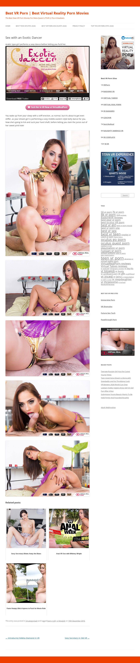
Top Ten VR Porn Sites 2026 (102, 26)
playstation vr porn (113, 248)
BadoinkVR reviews (112, 217)
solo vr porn (121, 253)
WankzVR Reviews (107, 284)
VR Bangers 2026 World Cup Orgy (114, 384)
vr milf (103, 279)
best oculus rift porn (112, 222)
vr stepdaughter (122, 279)
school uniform (108, 253)
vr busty (119, 271)
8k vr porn (108, 215)
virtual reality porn (109, 261)
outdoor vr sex (106, 246)
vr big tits (129, 268)
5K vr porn (106, 212)
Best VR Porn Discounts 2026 (54, 26)
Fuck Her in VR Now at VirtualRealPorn (49, 107)
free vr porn (118, 237)
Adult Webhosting (108, 407)
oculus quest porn (115, 243)
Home (7, 26)
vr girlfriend (130, 274)
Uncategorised (31, 621)
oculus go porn (113, 239)
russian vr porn (111, 251)
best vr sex (108, 231)
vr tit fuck (121, 282)
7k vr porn (118, 212)
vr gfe (121, 273)
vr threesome (109, 282)
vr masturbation (128, 277)
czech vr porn (107, 237)
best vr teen (111, 234)
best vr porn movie (124, 225)
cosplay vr (126, 234)
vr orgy (109, 279)
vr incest (107, 276)
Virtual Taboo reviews (114, 266)
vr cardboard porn (109, 273)
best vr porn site (110, 228)
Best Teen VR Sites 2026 (26, 26)
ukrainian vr (128, 259)
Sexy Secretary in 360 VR (77, 638)
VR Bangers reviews (117, 269)
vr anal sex (105, 268)
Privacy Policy (79, 26)
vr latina (117, 276)
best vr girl (51, 621)
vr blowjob (61, 621)
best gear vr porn (111, 219)
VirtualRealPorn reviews (116, 263)
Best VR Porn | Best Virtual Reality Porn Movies (47, 13)
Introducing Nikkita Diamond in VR (22, 638)
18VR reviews (121, 215)
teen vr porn (112, 258)
